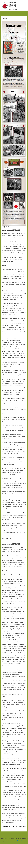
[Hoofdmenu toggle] (25, 5)
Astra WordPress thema (18, 840)
